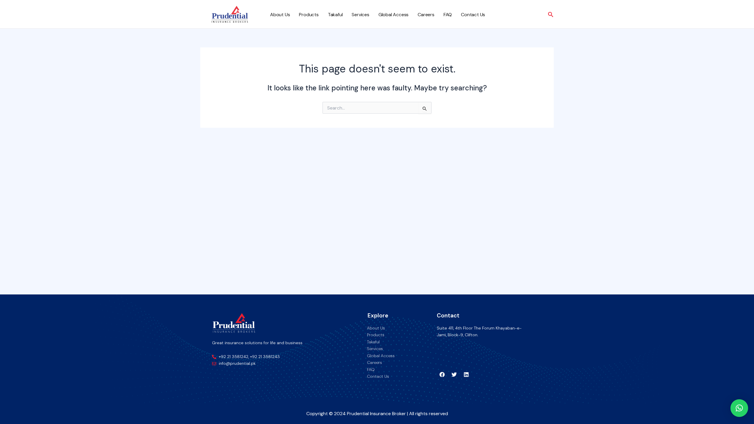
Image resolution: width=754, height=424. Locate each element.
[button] (739, 408)
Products (308, 14)
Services (360, 14)
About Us (280, 14)
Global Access (393, 14)
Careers (426, 14)
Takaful (335, 14)
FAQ (448, 14)
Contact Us (473, 14)
